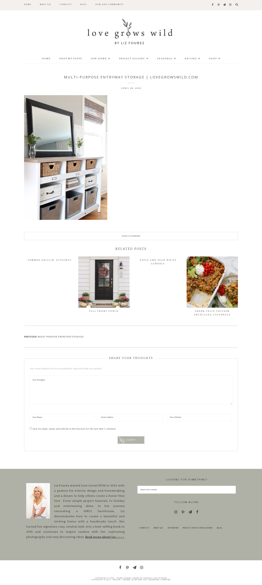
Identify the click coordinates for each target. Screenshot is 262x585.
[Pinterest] (219, 5)
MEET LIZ (158, 528)
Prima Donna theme (128, 578)
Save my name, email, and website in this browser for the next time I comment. (74, 429)
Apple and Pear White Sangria (158, 262)
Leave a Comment (131, 236)
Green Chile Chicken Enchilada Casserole (212, 313)
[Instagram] (230, 5)
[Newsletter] (224, 5)
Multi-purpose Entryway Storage (61, 336)
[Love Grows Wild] (130, 31)
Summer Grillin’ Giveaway (50, 260)
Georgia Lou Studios (155, 578)
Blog (219, 528)
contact (144, 528)
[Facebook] (213, 5)
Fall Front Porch (104, 311)
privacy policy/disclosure (198, 528)
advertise (173, 528)
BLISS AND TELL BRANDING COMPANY (151, 580)
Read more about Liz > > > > (104, 537)
